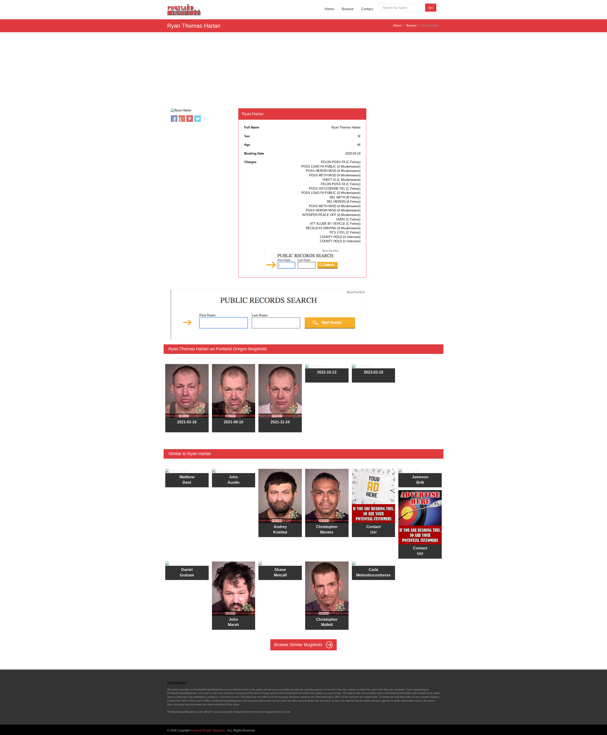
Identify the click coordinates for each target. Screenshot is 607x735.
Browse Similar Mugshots (298, 644)
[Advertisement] (303, 73)
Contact (367, 9)
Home (329, 9)
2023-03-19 (373, 372)
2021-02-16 (187, 422)
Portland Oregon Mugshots (208, 730)
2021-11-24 (280, 422)
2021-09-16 (233, 422)
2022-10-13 (326, 372)
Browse (348, 9)
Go (430, 7)
